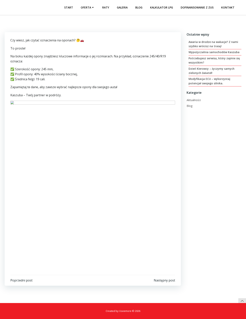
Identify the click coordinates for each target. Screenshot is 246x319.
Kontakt (227, 7)
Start (68, 7)
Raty (105, 7)
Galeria (122, 7)
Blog (138, 7)
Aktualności (194, 100)
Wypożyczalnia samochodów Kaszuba (214, 52)
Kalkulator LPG (161, 7)
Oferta (86, 7)
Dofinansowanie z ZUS (197, 7)
